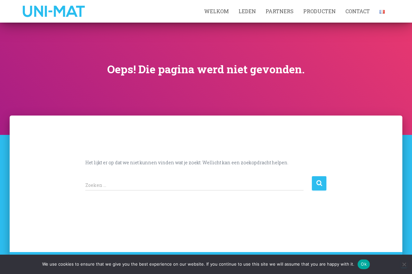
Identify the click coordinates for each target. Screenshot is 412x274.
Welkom (216, 11)
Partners (280, 11)
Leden (247, 11)
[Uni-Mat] (54, 11)
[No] (404, 264)
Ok (364, 264)
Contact (357, 11)
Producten (319, 11)
